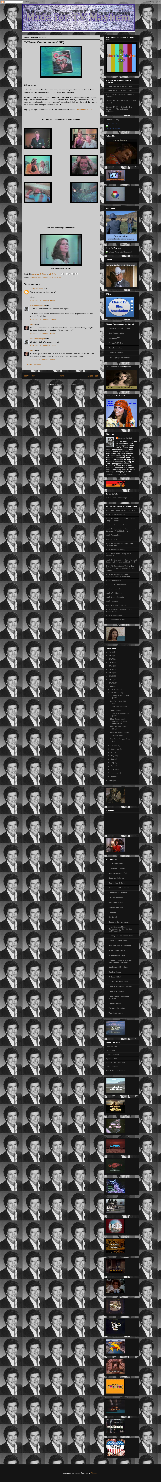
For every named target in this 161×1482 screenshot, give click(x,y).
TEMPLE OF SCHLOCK (118, 982)
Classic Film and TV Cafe (119, 328)
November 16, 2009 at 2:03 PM (42, 334)
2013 (111, 673)
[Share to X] (71, 274)
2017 (111, 659)
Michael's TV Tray (116, 343)
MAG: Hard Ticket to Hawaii (117, 525)
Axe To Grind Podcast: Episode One (120, 498)
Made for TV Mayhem (112, 124)
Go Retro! (113, 917)
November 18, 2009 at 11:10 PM (43, 345)
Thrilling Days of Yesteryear (120, 358)
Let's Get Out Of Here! (118, 941)
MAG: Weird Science (114, 593)
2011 (111, 679)
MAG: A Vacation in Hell (115, 620)
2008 (111, 781)
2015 (111, 666)
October (114, 746)
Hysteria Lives (111, 1059)
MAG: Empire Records (115, 597)
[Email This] (67, 274)
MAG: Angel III (111, 539)
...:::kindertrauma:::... (118, 863)
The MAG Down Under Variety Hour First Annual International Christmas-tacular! (120, 568)
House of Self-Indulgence (119, 922)
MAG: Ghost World (113, 581)
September (115, 749)
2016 (111, 662)
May (113, 763)
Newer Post (29, 376)
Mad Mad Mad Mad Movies (120, 946)
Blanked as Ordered (117, 883)
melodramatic (43, 278)
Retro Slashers (112, 1067)
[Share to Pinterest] (76, 274)
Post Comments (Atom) (66, 384)
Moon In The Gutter (117, 950)
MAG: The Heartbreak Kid (116, 605)
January (114, 776)
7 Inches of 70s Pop (117, 868)
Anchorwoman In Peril (118, 873)
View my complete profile (116, 474)
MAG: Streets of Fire (114, 615)
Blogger (94, 1473)
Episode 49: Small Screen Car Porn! (120, 90)
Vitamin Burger (115, 1003)
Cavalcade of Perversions (119, 888)
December (115, 689)
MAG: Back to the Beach (115, 514)
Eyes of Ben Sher (116, 907)
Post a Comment (34, 365)
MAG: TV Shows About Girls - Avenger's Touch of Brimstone (118, 575)
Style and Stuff (115, 977)
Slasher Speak (115, 972)
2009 (111, 686)
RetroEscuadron (116, 348)
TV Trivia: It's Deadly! (118, 707)
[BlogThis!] (69, 274)
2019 (111, 652)
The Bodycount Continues (116, 1071)
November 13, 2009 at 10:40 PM (43, 319)
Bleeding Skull (111, 1046)
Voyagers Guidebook (118, 1008)
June (113, 759)
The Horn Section (116, 353)
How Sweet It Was (116, 333)
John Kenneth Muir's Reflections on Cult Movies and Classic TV (120, 929)
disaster (33, 278)
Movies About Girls (117, 955)
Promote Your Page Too (113, 128)
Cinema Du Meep (116, 898)
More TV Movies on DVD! (120, 732)
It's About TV (114, 338)
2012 (111, 676)
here (84, 109)
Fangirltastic (111, 1050)
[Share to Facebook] (74, 274)
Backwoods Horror (117, 878)
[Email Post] (62, 274)
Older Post (93, 376)
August (114, 752)
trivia (51, 278)
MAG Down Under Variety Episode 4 (120, 510)
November (115, 693)
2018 (111, 656)
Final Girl (112, 912)
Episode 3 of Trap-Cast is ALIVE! (119, 86)
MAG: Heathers (112, 601)
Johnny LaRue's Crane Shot (121, 936)
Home (61, 376)
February (115, 773)
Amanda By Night (37, 305)
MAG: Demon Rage (114, 535)
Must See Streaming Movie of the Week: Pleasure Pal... (119, 721)
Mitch (32, 324)
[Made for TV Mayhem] (107, 126)
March (113, 769)
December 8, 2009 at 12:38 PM (42, 359)
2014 (111, 669)
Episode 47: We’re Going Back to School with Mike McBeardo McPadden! (119, 109)
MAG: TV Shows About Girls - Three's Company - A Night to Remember (121, 530)
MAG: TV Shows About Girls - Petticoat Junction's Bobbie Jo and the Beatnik (121, 561)
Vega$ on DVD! (116, 710)
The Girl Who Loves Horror (120, 987)
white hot (57, 278)
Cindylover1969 (36, 289)
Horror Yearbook (112, 1054)
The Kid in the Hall (116, 992)
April (113, 766)
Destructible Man (116, 902)
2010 (111, 683)
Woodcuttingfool (116, 1013)
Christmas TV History (118, 893)
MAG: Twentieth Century (115, 549)
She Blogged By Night (118, 967)
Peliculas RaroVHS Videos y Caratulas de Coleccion (120, 961)
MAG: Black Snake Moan (116, 585)
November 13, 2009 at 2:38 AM (42, 300)
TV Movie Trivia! (116, 736)
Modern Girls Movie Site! (116, 1063)
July (112, 756)
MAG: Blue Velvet (113, 589)
